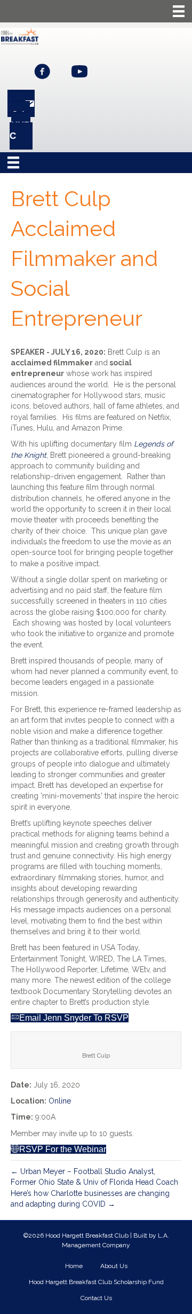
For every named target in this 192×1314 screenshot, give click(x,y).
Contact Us (96, 1298)
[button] (42, 72)
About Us (113, 1266)
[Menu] (178, 11)
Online (60, 1101)
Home (74, 1266)
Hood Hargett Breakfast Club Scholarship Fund (96, 1282)
